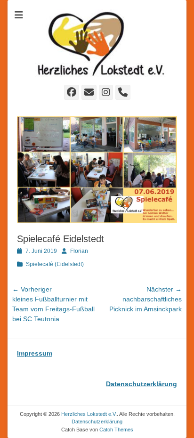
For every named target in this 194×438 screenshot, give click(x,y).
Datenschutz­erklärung (97, 421)
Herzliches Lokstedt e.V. (89, 414)
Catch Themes (116, 429)
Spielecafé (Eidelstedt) (55, 264)
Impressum (34, 353)
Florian (79, 251)
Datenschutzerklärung (141, 384)
